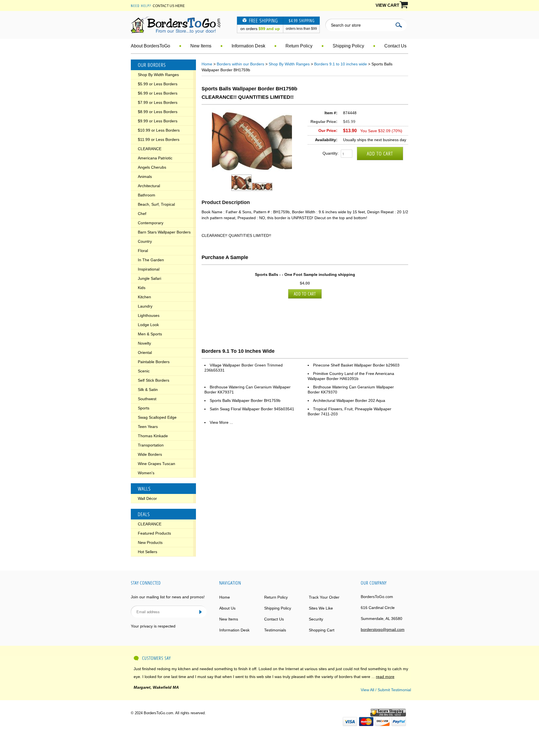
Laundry (145, 306)
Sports (143, 408)
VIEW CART (387, 5)
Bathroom (146, 195)
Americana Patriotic (155, 158)
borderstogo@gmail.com (383, 629)
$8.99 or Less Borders (157, 111)
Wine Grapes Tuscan (156, 463)
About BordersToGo (150, 45)
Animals (145, 176)
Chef (142, 213)
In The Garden (151, 260)
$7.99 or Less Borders (157, 102)
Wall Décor (147, 498)
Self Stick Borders (153, 380)
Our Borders (152, 64)
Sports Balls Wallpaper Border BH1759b (245, 400)
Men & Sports (150, 334)
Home (207, 64)
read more (385, 676)
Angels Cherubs (152, 167)
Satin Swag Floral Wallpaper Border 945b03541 (252, 409)
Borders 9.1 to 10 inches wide (340, 64)
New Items (200, 45)
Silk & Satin (148, 389)
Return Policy (299, 45)
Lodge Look (148, 324)
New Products (150, 542)
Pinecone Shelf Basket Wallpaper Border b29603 (356, 365)
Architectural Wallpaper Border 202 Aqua (349, 400)
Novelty (144, 343)
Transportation (151, 445)
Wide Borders (150, 454)
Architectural (149, 186)
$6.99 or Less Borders (157, 93)
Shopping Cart (321, 630)
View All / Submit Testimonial (386, 690)
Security (316, 619)
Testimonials (275, 630)
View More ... (221, 422)
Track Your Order (324, 597)
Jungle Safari (149, 278)
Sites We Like (321, 608)
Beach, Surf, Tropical (156, 204)
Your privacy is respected (153, 626)
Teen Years (148, 426)
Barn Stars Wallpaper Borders (164, 232)
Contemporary (150, 223)
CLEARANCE (149, 148)
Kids (141, 287)
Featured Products (154, 533)
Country (145, 241)
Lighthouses (148, 315)
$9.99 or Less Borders (157, 121)
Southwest (147, 399)
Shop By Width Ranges (158, 74)
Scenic (144, 371)
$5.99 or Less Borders (157, 84)
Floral (143, 250)
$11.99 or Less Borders (158, 139)
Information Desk (248, 45)
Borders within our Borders (240, 64)
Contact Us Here (169, 6)
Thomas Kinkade (153, 436)
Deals (144, 514)
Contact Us (395, 45)
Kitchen (144, 297)
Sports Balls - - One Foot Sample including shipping (305, 274)
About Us (227, 608)
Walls (144, 488)
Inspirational (148, 269)
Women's (146, 473)
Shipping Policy (348, 45)
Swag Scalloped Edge (157, 417)
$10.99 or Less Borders (159, 130)
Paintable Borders (154, 362)
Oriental (145, 352)
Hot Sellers (147, 551)
